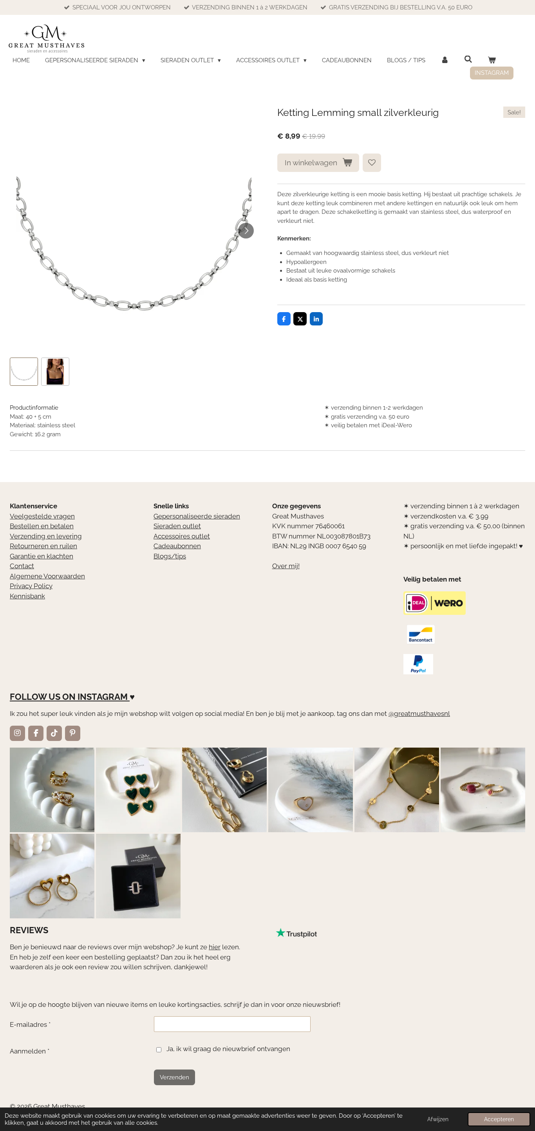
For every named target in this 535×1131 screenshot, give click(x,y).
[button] (24, 372)
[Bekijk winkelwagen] (492, 60)
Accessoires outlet (182, 536)
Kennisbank (27, 596)
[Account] (445, 60)
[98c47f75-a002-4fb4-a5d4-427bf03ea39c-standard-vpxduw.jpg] (138, 876)
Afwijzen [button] (437, 1119)
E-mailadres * (30, 1024)
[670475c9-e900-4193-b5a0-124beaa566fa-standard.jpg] (483, 790)
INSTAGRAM (103, 697)
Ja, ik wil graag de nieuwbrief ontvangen (228, 1049)
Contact (22, 566)
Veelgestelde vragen (42, 516)
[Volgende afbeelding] (246, 230)
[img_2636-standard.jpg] (224, 790)
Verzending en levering (46, 536)
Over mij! (286, 566)
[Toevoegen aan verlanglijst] (372, 163)
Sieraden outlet (177, 526)
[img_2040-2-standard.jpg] (138, 790)
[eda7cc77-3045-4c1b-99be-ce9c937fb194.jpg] (311, 790)
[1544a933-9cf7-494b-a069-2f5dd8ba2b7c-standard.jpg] (397, 790)
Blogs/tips (170, 556)
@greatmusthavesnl (419, 713)
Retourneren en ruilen (43, 546)
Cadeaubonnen (177, 546)
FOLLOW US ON (43, 697)
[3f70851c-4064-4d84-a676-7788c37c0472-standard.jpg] (52, 876)
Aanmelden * (29, 1051)
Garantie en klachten (41, 556)
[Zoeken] (468, 59)
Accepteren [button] (499, 1119)
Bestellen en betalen (42, 526)
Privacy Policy (31, 586)
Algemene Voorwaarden (47, 576)
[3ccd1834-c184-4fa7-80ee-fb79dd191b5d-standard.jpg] (52, 790)
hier (215, 947)
